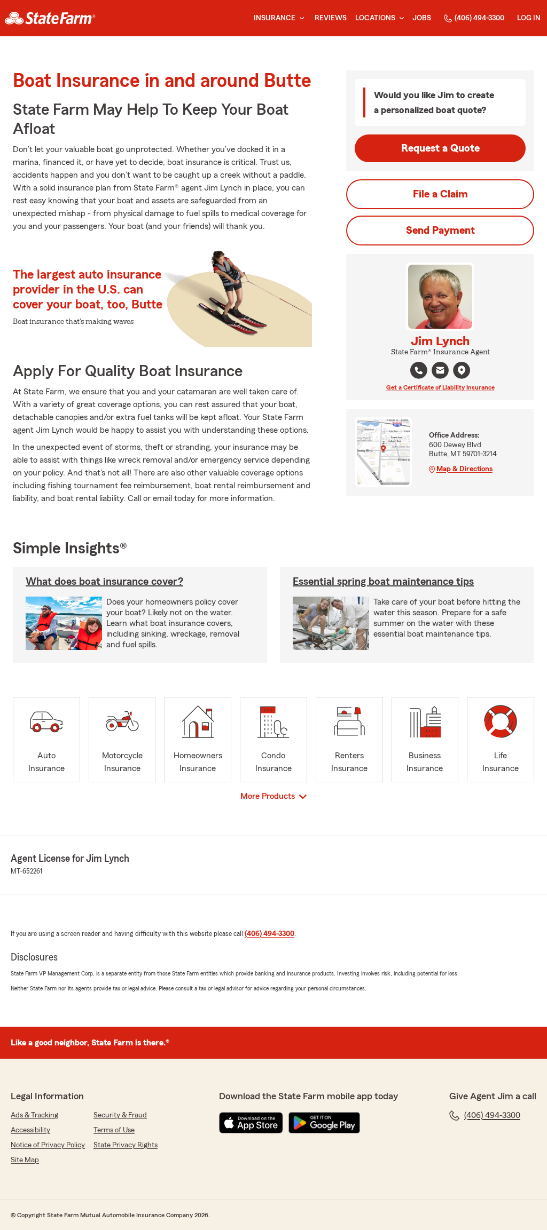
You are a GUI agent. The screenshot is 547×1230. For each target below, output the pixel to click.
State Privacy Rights (125, 1145)
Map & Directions (464, 469)
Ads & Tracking (34, 1115)
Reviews (331, 18)
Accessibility (30, 1130)
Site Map (25, 1160)
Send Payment (440, 230)
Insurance (274, 18)
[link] (50, 18)
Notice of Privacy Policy (48, 1145)
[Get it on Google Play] (324, 1122)
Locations (375, 18)
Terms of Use (114, 1130)
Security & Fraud (120, 1115)
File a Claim (440, 194)
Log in (529, 18)
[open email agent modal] (440, 372)
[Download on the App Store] (251, 1122)
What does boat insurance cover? (104, 581)
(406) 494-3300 (479, 18)
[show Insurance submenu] (299, 18)
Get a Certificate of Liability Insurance (440, 387)
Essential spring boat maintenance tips (383, 581)
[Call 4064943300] (418, 370)
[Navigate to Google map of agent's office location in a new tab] (461, 370)
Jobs (421, 18)
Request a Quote (440, 148)
